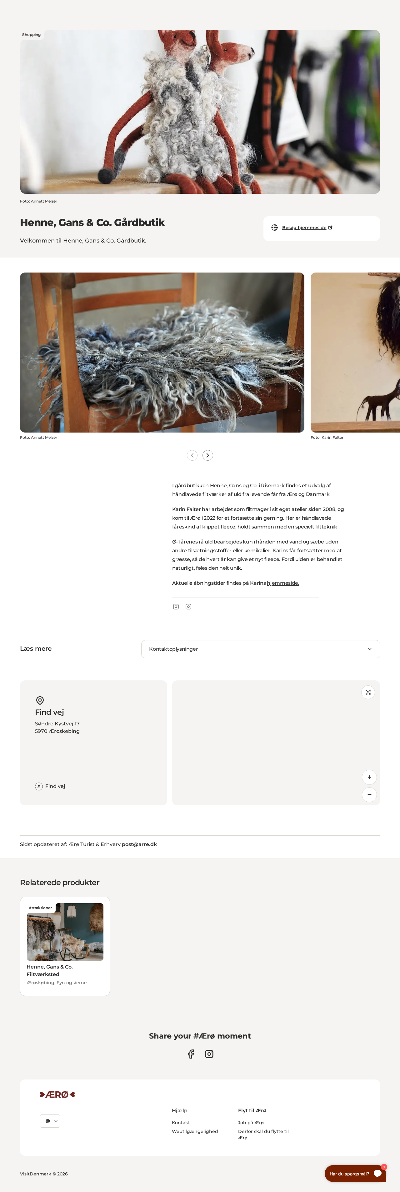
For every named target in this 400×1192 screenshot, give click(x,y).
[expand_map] (368, 692)
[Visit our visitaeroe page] (190, 1054)
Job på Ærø (251, 1122)
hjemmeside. (283, 583)
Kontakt (181, 1122)
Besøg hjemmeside (304, 227)
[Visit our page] (209, 1054)
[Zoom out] (369, 794)
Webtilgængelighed (195, 1131)
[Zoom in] (369, 777)
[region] (276, 742)
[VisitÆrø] (57, 1094)
